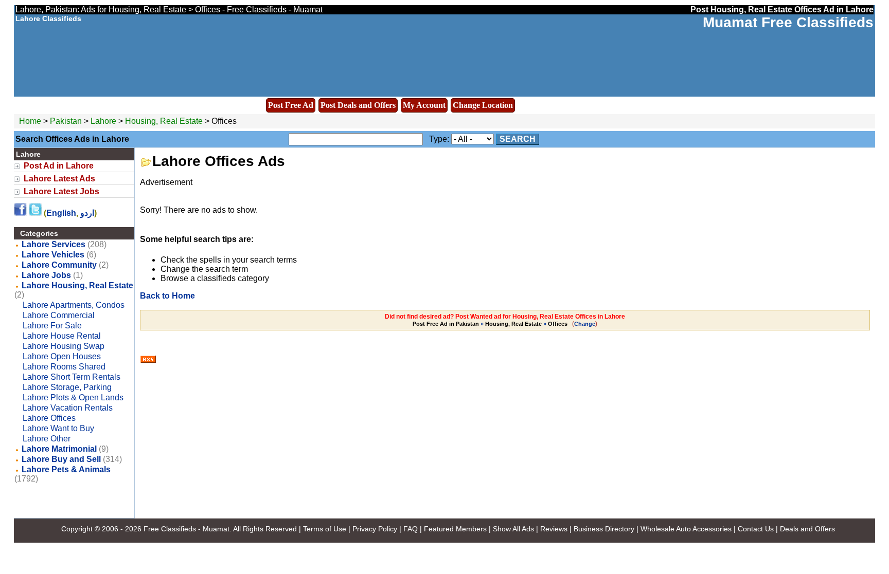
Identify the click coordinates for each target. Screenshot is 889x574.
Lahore (104, 121)
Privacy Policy (374, 529)
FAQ (410, 529)
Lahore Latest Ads (59, 178)
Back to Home (167, 295)
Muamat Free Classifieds (788, 22)
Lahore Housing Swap (63, 346)
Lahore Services (53, 244)
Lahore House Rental (62, 335)
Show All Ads (513, 529)
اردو (87, 213)
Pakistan (66, 121)
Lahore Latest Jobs (61, 191)
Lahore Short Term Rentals (71, 377)
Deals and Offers (807, 529)
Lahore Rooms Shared (64, 366)
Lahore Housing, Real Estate (77, 285)
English (61, 213)
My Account (424, 105)
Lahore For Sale (52, 325)
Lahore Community (59, 265)
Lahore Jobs (46, 275)
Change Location (483, 105)
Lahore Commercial (59, 315)
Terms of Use (324, 529)
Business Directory (604, 529)
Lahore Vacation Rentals (68, 407)
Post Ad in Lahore (59, 165)
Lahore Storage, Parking (67, 387)
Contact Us (756, 529)
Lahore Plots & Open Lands (73, 397)
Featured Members (455, 529)
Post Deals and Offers (358, 105)
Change (584, 324)
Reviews (553, 529)
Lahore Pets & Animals (66, 469)
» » (490, 324)
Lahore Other (46, 438)
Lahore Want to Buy (58, 428)
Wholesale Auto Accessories (686, 529)
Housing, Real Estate (164, 121)
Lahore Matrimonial (59, 449)
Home (30, 121)
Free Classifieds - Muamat (186, 529)
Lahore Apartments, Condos (74, 305)
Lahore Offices (49, 418)
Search (518, 139)
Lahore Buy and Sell (61, 459)
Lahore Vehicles (53, 254)
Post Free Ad (290, 105)
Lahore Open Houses (62, 356)
